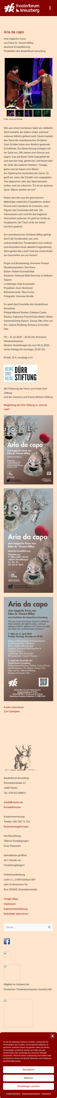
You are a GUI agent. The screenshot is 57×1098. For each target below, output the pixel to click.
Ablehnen (28, 1078)
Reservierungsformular (16, 826)
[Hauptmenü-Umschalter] (50, 8)
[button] (52, 1036)
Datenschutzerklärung (31, 1094)
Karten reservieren (14, 707)
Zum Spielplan (12, 711)
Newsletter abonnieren (16, 913)
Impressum (46, 1094)
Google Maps (11, 898)
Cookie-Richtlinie (13, 1094)
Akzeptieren (29, 1069)
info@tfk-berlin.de (13, 802)
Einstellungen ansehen (28, 1086)
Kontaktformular (12, 807)
